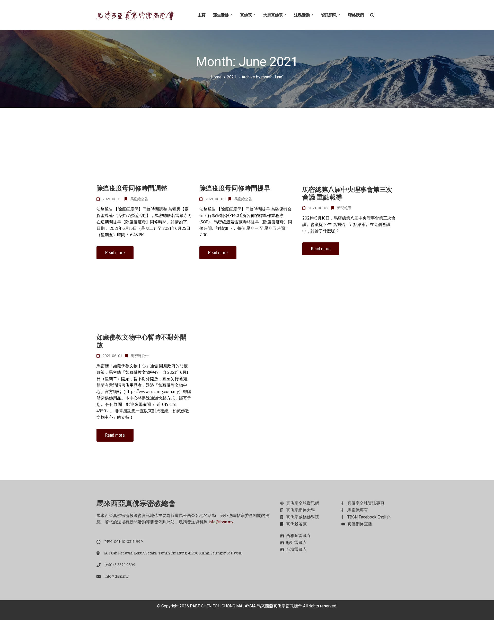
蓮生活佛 (220, 15)
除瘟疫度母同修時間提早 (234, 188)
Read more (115, 252)
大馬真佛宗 (273, 15)
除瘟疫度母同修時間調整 (131, 188)
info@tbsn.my (221, 521)
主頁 (201, 15)
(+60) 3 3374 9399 (119, 565)
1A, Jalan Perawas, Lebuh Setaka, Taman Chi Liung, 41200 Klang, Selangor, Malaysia (172, 553)
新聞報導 (344, 208)
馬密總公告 (139, 199)
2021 (231, 77)
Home (216, 77)
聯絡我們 (356, 15)
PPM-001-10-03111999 (123, 542)
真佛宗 (246, 15)
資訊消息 (329, 15)
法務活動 (302, 15)
